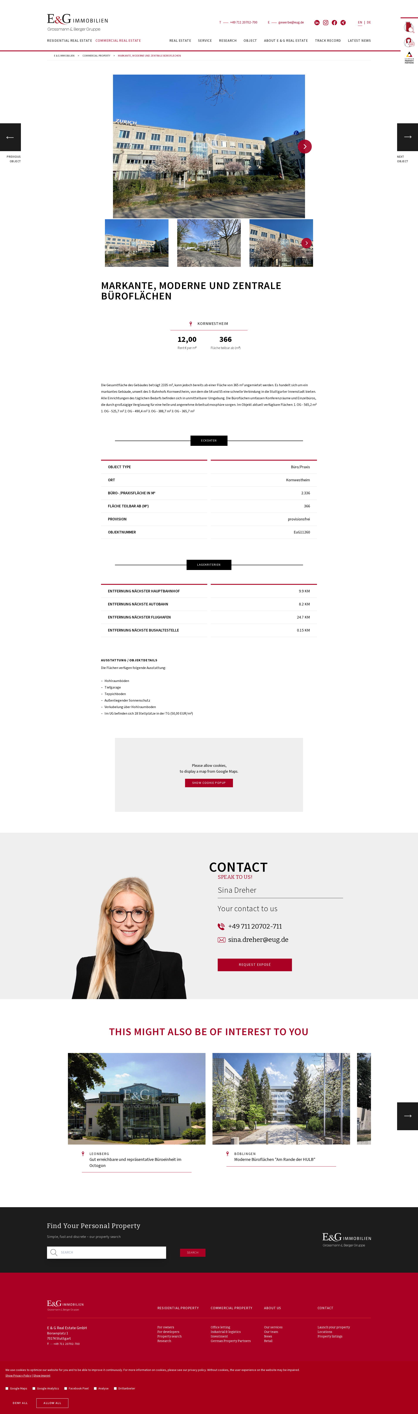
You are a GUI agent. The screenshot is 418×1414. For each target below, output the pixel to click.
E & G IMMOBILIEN (64, 55)
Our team (271, 1332)
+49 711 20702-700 (243, 22)
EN (360, 22)
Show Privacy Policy (18, 1376)
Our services (273, 1327)
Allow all (52, 1403)
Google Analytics (48, 1389)
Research (164, 1341)
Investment (219, 1336)
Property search (169, 1336)
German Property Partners (231, 1341)
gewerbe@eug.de (291, 22)
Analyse (103, 1389)
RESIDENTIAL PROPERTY (178, 1308)
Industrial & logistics (226, 1332)
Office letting (220, 1327)
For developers (168, 1332)
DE (369, 22)
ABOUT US (272, 1308)
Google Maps (18, 1389)
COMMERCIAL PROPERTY (96, 55)
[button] (305, 147)
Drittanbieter (126, 1389)
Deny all (20, 1403)
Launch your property (334, 1327)
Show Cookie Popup (209, 783)
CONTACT (326, 1308)
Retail (268, 1341)
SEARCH (193, 1253)
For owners (165, 1327)
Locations (325, 1332)
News (268, 1336)
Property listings (330, 1336)
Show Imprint (41, 1376)
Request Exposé (255, 965)
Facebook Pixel (79, 1389)
